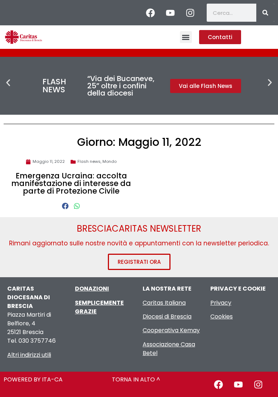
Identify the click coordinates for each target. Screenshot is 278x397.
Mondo (109, 161)
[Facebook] (151, 13)
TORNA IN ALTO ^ (136, 379)
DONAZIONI (92, 288)
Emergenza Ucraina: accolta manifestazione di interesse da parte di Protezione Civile (71, 183)
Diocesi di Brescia (167, 316)
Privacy (220, 303)
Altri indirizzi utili (29, 355)
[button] (186, 37)
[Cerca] (265, 13)
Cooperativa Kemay (171, 330)
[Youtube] (170, 13)
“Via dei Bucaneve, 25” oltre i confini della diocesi (121, 85)
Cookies (221, 316)
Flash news (89, 161)
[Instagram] (190, 13)
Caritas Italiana (164, 303)
